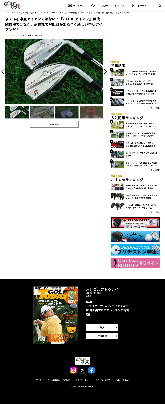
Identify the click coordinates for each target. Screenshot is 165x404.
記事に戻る (54, 124)
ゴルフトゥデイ (139, 5)
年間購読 (102, 336)
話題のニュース (76, 5)
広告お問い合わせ (103, 379)
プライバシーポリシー (83, 379)
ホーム (8, 12)
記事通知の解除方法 (122, 379)
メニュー (159, 5)
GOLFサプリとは (42, 379)
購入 (102, 327)
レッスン (119, 5)
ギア (92, 5)
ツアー (105, 5)
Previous (3, 71)
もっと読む (155, 108)
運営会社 (56, 379)
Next (104, 71)
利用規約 (66, 379)
